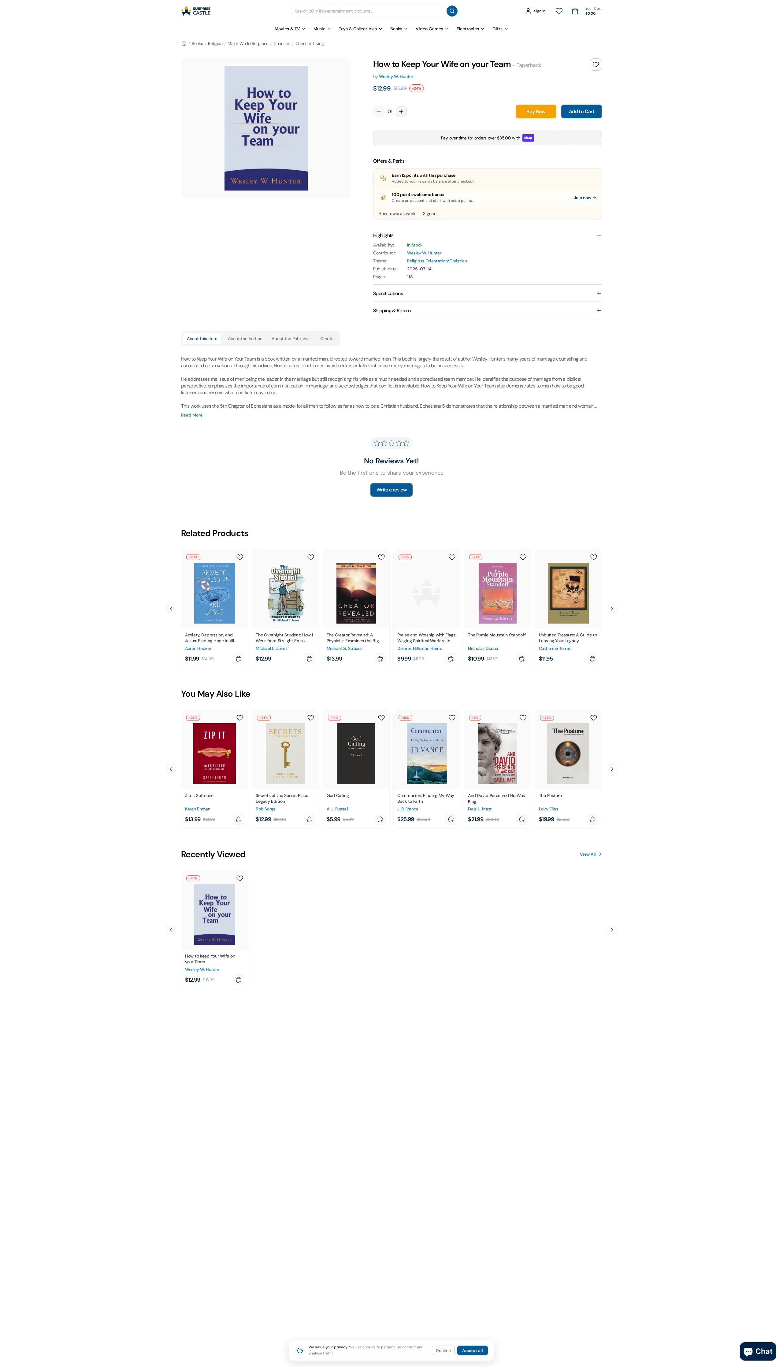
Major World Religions (248, 43)
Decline (443, 1350)
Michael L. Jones (272, 648)
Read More (191, 415)
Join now (582, 197)
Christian (281, 43)
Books (396, 28)
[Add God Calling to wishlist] (381, 718)
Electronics (468, 28)
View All (588, 854)
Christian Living (309, 43)
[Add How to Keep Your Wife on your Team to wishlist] (596, 64)
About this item (202, 338)
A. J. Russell (337, 809)
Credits (327, 338)
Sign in (429, 213)
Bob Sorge (265, 809)
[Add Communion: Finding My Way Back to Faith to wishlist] (452, 718)
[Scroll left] (171, 608)
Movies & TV (287, 28)
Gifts (497, 28)
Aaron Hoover (198, 648)
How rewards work (396, 213)
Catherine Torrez (555, 648)
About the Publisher (291, 338)
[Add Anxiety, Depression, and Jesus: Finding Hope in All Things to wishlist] (240, 557)
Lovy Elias (548, 809)
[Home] (184, 43)
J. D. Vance (407, 809)
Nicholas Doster (483, 648)
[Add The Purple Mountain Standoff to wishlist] (523, 557)
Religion (215, 43)
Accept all (472, 1350)
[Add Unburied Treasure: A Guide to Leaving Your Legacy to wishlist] (594, 557)
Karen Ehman (197, 809)
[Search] (452, 11)
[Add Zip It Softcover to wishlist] (240, 718)
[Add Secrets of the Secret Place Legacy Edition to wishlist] (311, 718)
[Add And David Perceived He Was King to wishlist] (523, 718)
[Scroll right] (612, 608)
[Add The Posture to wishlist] (594, 718)
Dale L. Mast (480, 809)
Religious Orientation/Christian (437, 261)
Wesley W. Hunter (396, 76)
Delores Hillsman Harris (419, 648)
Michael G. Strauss (344, 648)
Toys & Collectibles (358, 28)
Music (319, 28)
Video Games (429, 28)
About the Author (245, 338)
